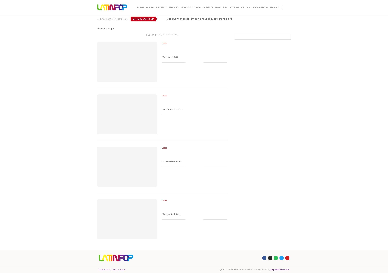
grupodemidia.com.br (279, 269)
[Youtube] (283, 19)
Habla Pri (174, 7)
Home (140, 7)
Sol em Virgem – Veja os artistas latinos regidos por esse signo (189, 207)
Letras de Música (204, 7)
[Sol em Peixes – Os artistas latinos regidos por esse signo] (127, 114)
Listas (218, 7)
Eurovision (161, 7)
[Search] (288, 7)
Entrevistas (187, 7)
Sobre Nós (104, 269)
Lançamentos (260, 7)
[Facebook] (264, 19)
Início (99, 28)
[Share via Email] (201, 62)
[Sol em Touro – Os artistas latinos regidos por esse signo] (127, 62)
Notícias (150, 7)
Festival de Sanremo (234, 7)
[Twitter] (270, 19)
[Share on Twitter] (195, 62)
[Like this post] (188, 62)
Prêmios (274, 7)
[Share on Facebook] (191, 62)
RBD (249, 7)
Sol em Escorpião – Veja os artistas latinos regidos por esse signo (191, 155)
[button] (160, 19)
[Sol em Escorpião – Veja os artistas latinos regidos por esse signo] (127, 167)
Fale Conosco (119, 269)
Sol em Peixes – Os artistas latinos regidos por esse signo (194, 102)
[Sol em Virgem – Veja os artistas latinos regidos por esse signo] (127, 219)
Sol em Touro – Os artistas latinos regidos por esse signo (193, 50)
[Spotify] (289, 19)
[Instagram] (277, 19)
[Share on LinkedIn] (198, 62)
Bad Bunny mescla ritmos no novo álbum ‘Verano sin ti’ (199, 18)
